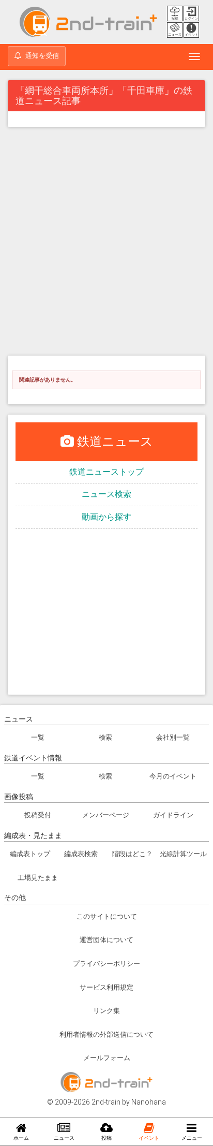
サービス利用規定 (106, 987)
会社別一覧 (173, 737)
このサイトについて (107, 916)
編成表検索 (81, 854)
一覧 (37, 737)
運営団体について (106, 940)
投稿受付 (37, 815)
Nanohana (148, 1102)
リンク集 (106, 1011)
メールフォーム (106, 1058)
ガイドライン (173, 815)
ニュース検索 (106, 494)
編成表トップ (30, 854)
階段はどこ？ (132, 854)
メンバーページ (105, 815)
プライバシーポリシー (106, 963)
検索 (105, 737)
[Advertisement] (106, 243)
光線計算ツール (183, 854)
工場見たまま (38, 877)
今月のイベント (172, 776)
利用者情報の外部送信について (106, 1034)
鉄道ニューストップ (106, 472)
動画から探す (106, 517)
